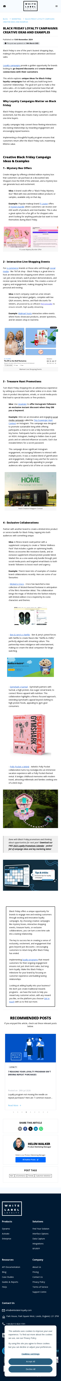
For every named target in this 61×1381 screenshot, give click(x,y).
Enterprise (6, 1238)
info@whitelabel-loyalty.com (19, 1310)
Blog (4, 1272)
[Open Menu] (56, 6)
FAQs (4, 1287)
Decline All (30, 1369)
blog (5, 19)
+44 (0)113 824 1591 (15, 1323)
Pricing (35, 1272)
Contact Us (37, 1277)
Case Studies (8, 1277)
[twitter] (30, 1129)
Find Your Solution (40, 1228)
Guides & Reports (10, 1282)
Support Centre (39, 1292)
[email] (20, 1129)
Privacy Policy (38, 1282)
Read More (13, 1105)
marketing (16, 19)
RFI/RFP (36, 1248)
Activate (5, 1233)
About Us (36, 1267)
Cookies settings (31, 1354)
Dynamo (6, 1228)
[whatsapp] (41, 1129)
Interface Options (40, 1233)
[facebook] (25, 1129)
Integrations (38, 1243)
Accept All (30, 1361)
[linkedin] (36, 1129)
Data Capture (38, 1238)
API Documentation (11, 1267)
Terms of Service (40, 1287)
